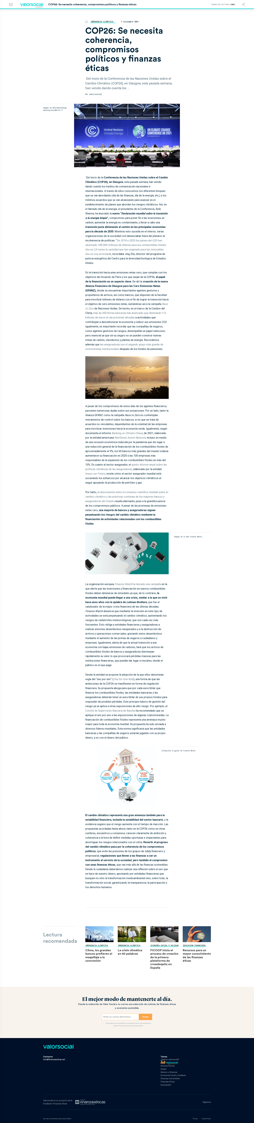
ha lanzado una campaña (147, 584)
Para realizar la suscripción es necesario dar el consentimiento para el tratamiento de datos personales (128, 1024)
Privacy (195, 1118)
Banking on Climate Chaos (127, 433)
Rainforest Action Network (130, 437)
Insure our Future (95, 473)
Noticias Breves (168, 1066)
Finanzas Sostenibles (170, 1079)
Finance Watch (123, 584)
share (243, 4)
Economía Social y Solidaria (166, 945)
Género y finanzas (169, 1072)
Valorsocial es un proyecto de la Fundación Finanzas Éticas (57, 1102)
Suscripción (166, 1085)
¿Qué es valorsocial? (170, 1060)
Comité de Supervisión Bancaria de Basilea (110, 710)
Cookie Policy (206, 1118)
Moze (69, 1118)
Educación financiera (194, 945)
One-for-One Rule (123, 679)
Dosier (163, 1069)
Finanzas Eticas (168, 1082)
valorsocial (95, 94)
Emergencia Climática (102, 21)
